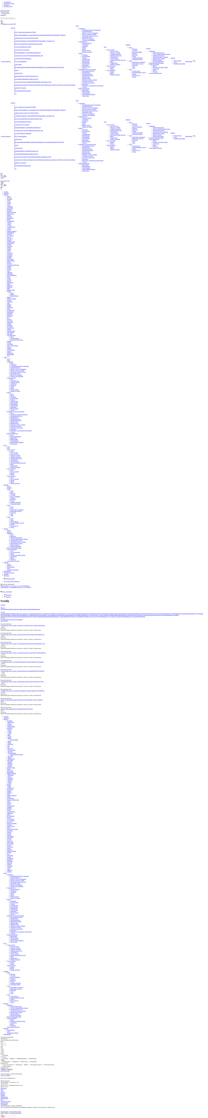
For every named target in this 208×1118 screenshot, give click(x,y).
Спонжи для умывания (88, 40)
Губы (130, 69)
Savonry (16, 82)
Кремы (84, 47)
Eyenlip (40, 44)
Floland (21, 47)
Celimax (16, 38)
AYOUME (33, 32)
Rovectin (33, 79)
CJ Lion (24, 38)
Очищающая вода (87, 31)
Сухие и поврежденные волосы (161, 54)
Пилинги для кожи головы (160, 67)
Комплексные (86, 60)
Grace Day (21, 49)
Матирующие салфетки (88, 94)
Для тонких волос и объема (160, 57)
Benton (42, 35)
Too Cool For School (66, 85)
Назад (8, 196)
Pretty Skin (25, 76)
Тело (105, 47)
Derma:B (41, 41)
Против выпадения (158, 61)
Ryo (37, 79)
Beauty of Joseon (28, 35)
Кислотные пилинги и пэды (90, 36)
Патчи (84, 49)
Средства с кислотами (88, 82)
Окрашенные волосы (158, 55)
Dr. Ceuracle (47, 41)
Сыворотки (85, 44)
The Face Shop (22, 85)
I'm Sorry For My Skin (25, 55)
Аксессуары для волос (156, 73)
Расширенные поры (87, 75)
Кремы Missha (14, 296)
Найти (2, 1116)
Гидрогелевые (86, 56)
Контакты (6, 575)
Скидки (3, 61)
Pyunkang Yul (34, 76)
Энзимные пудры (87, 37)
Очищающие (85, 62)
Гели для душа (114, 51)
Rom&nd (22, 79)
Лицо (77, 25)
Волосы (148, 48)
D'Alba (21, 41)
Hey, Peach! (26, 52)
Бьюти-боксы (177, 60)
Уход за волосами (154, 64)
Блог (2, 1100)
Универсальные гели (116, 55)
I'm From (16, 55)
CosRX (36, 38)
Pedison (16, 76)
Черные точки (86, 77)
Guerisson (26, 49)
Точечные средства (87, 81)
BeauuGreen (36, 35)
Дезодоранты (114, 57)
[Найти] (1, 20)
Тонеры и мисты (86, 43)
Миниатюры (4, 1097)
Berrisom (46, 35)
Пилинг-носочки (115, 74)
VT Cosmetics (22, 88)
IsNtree (37, 55)
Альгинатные (86, 59)
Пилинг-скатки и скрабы (89, 34)
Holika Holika (33, 52)
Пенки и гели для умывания (90, 33)
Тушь (133, 66)
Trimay (73, 85)
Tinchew (49, 85)
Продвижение (4, 1111)
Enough (22, 44)
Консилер (135, 55)
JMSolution (28, 58)
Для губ (84, 68)
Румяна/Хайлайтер (137, 58)
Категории (4, 1088)
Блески (134, 74)
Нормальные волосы (158, 52)
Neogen (16, 70)
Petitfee (20, 76)
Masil (25, 67)
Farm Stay (17, 47)
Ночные (84, 58)
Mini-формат (188, 61)
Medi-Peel (29, 67)
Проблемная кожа (87, 74)
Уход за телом (111, 49)
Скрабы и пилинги (115, 54)
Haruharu (16, 52)
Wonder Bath (27, 90)
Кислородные (86, 63)
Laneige (20, 64)
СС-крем (134, 50)
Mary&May (21, 67)
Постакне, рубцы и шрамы (89, 80)
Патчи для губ (136, 75)
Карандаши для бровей (138, 62)
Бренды (13, 28)
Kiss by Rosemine (19, 61)
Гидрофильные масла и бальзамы (91, 30)
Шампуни (152, 51)
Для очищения (86, 93)
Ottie (21, 73)
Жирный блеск (86, 78)
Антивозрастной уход (88, 71)
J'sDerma (22, 58)
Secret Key (21, 82)
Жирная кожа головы (159, 58)
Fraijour (25, 47)
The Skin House (42, 85)
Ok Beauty (17, 73)
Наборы (173, 58)
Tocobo (53, 85)
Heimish (21, 52)
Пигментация (86, 72)
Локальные (85, 65)
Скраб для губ (136, 71)
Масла (154, 70)
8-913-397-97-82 (5, 10)
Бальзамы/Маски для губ (139, 72)
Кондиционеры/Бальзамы (157, 63)
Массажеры (85, 90)
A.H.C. (16, 32)
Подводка (135, 65)
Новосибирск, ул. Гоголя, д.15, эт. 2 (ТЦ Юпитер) (15, 586)
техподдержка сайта (15, 1111)
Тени (133, 68)
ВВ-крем (134, 49)
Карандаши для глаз (137, 63)
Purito (29, 76)
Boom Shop (52, 35)
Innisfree (33, 55)
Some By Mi (48, 82)
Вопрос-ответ (4, 1103)
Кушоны (134, 53)
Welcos (16, 90)
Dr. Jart (52, 41)
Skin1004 (36, 82)
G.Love (16, 49)
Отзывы (6, 574)
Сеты (175, 62)
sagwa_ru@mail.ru (7, 591)
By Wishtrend (61, 35)
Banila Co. (17, 35)
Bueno (56, 35)
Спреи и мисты (114, 58)
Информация (4, 1098)
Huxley (39, 52)
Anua (23, 32)
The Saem (35, 85)
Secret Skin (27, 82)
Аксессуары (85, 96)
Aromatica (27, 32)
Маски (81, 53)
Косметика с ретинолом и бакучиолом (92, 85)
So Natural (42, 82)
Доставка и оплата (9, 572)
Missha (50, 67)
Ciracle (20, 38)
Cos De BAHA (30, 38)
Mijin (39, 67)
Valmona (16, 88)
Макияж (128, 45)
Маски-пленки (86, 66)
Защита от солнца (87, 52)
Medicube (35, 67)
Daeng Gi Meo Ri (27, 41)
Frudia (29, 47)
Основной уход (83, 41)
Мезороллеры (86, 91)
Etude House (35, 44)
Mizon (53, 67)
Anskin (20, 32)
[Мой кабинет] (1, 187)
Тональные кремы (137, 59)
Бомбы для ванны (115, 64)
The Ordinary (29, 85)
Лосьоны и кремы (115, 52)
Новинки (8, 61)
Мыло (112, 61)
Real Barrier (17, 79)
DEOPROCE (35, 41)
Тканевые (85, 55)
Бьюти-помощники (84, 88)
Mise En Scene (44, 67)
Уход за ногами (111, 70)
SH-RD (32, 82)
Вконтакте (9, 595)
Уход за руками (111, 66)
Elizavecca (17, 44)
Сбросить (9, 1069)
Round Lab (28, 79)
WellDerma (21, 90)
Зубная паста (113, 63)
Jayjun (16, 58)
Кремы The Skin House (16, 339)
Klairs (25, 61)
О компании (4, 1104)
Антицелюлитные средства (117, 60)
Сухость (84, 87)
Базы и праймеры (137, 52)
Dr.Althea (16, 41)
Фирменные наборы (179, 63)
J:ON (19, 58)
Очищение (82, 28)
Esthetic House (28, 44)
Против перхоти (157, 60)
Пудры (134, 56)
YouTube (8, 597)
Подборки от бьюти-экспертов (87, 69)
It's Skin (41, 55)
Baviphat (22, 35)
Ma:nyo (16, 67)
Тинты (134, 77)
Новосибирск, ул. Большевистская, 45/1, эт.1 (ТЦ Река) (16, 587)
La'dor (16, 64)
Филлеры (155, 71)
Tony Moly (58, 85)
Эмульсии (85, 46)
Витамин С (85, 84)
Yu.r (15, 93)
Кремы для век (86, 50)
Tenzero (16, 85)
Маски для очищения (88, 38)
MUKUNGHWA (59, 67)
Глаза (130, 60)
